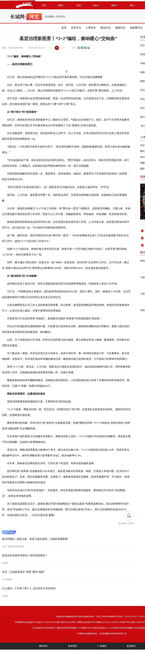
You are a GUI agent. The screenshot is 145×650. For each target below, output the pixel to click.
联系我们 (72, 646)
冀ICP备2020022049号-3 (67, 622)
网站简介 (43, 646)
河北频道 (49, 16)
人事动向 (91, 27)
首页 (63, 27)
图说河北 (105, 27)
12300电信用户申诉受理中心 (44, 628)
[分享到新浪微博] (88, 48)
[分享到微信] (82, 48)
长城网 (17, 16)
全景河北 (60, 16)
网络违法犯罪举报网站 (67, 628)
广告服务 (101, 646)
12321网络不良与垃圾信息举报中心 (92, 628)
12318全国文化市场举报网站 (121, 628)
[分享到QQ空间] (85, 48)
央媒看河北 (136, 27)
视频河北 (120, 27)
